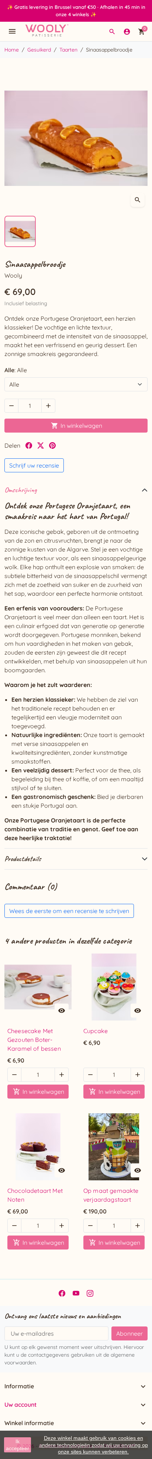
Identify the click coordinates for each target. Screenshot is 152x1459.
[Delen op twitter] (40, 445)
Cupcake (95, 1031)
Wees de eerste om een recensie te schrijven (69, 910)
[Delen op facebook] (28, 445)
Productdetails (22, 858)
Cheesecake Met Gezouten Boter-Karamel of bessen (34, 1039)
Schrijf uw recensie (34, 465)
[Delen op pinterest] (52, 445)
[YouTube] (76, 1292)
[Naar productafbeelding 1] (20, 231)
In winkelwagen (76, 425)
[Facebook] (62, 1292)
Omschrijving (20, 489)
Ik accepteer (17, 1444)
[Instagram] (90, 1292)
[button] (112, 32)
